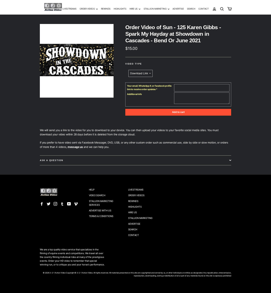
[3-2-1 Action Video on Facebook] (42, 204)
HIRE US (134, 8)
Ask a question (51, 160)
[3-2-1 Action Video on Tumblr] (62, 204)
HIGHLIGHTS (120, 8)
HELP (92, 189)
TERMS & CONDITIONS (101, 216)
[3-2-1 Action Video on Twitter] (48, 204)
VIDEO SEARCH (97, 195)
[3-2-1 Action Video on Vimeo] (76, 204)
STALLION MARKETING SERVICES (101, 203)
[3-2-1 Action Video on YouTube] (69, 204)
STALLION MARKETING (155, 8)
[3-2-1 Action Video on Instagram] (55, 204)
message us (75, 147)
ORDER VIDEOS (87, 8)
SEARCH (191, 8)
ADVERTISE (178, 8)
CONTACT (203, 8)
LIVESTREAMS (69, 8)
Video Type (133, 64)
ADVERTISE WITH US (100, 210)
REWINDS (106, 8)
